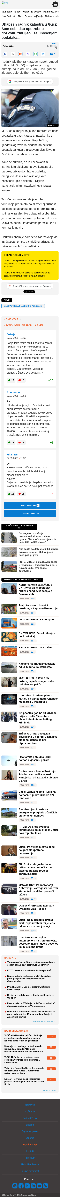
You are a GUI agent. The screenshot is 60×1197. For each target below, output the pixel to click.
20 (34, 785)
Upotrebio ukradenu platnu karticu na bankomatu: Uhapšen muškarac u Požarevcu (38, 698)
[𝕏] (13, 54)
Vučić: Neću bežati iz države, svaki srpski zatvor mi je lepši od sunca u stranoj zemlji (37, 923)
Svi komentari (30, 505)
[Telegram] (43, 54)
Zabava (28, 16)
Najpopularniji (32, 325)
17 (34, 803)
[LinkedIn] (33, 1186)
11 (34, 641)
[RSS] (45, 1186)
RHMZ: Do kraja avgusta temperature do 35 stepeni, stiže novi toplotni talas (39, 830)
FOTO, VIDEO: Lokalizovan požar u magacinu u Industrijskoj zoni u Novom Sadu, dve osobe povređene (38, 566)
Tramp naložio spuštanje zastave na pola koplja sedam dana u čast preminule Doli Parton (31, 963)
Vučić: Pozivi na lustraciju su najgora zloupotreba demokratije (37, 850)
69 (34, 931)
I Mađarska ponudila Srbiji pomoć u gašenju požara (35, 759)
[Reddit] (20, 54)
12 (34, 951)
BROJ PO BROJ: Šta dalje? (35, 647)
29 (34, 899)
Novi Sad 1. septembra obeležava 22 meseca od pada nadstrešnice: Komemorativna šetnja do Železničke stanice (31, 1014)
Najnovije (6, 11)
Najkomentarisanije (16, 1031)
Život (20, 16)
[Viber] (28, 54)
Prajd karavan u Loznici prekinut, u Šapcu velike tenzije (38, 607)
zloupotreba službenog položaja (23, 306)
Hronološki (12, 325)
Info (14, 16)
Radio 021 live (51, 11)
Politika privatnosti (30, 1171)
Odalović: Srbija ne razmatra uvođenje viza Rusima (36, 907)
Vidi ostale (49, 1090)
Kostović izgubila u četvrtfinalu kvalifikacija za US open (30, 996)
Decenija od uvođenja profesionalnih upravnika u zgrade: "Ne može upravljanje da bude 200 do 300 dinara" (37, 538)
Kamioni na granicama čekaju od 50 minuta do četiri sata (37, 665)
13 (34, 878)
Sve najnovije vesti (44, 1021)
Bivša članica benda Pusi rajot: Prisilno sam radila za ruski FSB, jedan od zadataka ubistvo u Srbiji (38, 776)
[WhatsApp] (35, 54)
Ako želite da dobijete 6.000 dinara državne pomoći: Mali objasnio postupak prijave (38, 552)
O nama (30, 1138)
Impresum (30, 1158)
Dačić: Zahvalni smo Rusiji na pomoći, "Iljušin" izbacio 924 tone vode (37, 795)
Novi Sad (6, 16)
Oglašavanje (30, 1144)
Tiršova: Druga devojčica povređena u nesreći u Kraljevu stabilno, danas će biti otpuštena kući (38, 738)
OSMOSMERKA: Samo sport (36, 619)
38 (34, 858)
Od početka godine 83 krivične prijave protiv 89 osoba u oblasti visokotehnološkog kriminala (38, 718)
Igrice (17, 11)
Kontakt (30, 1151)
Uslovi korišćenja (30, 1164)
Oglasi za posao (32, 11)
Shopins (30, 1124)
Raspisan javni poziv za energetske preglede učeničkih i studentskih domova (38, 812)
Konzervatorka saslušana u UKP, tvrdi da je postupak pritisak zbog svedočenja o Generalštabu (36, 589)
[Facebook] (5, 54)
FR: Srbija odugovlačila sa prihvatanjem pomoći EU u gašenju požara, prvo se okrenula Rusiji (35, 869)
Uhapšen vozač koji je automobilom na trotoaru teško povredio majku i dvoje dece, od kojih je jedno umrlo (38, 942)
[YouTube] (39, 1186)
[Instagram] (15, 1186)
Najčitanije (38, 16)
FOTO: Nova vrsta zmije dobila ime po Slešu (29, 970)
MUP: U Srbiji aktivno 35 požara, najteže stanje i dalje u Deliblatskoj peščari (37, 681)
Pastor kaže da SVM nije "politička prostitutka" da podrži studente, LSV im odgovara (31, 1004)
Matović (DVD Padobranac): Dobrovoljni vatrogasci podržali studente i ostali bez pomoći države (38, 890)
